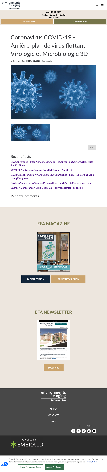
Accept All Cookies (54, 467)
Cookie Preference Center (30, 467)
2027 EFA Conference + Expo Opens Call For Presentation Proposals (47, 187)
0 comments (46, 61)
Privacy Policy (91, 462)
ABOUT (53, 409)
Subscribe (53, 367)
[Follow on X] (78, 431)
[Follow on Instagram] (84, 431)
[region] (53, 463)
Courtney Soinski (20, 61)
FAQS (53, 421)
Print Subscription (68, 279)
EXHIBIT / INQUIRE (80, 21)
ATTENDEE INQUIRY (27, 21)
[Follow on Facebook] (73, 431)
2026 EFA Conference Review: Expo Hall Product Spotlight (41, 170)
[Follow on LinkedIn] (89, 431)
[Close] (103, 459)
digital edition (35, 279)
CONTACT (53, 415)
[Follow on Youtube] (94, 431)
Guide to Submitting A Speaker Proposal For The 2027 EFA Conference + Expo (51, 183)
